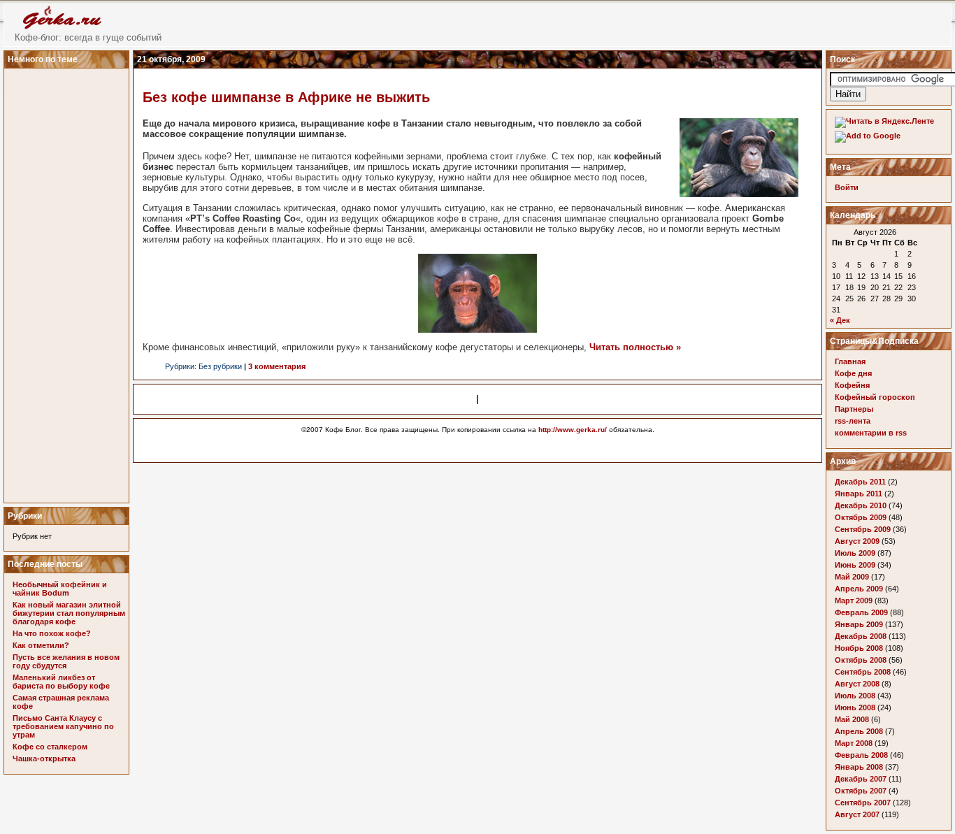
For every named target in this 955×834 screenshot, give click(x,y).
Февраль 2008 (861, 755)
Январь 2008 (859, 767)
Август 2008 (857, 684)
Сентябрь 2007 (863, 802)
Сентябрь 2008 (863, 672)
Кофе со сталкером (50, 746)
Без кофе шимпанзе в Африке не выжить (286, 97)
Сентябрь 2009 (863, 529)
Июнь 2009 (855, 565)
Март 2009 (854, 600)
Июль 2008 (855, 695)
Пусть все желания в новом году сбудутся (66, 661)
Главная (850, 361)
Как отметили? (41, 645)
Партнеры (854, 409)
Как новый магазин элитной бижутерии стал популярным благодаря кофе (69, 613)
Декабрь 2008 (860, 636)
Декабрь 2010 (860, 505)
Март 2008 (854, 743)
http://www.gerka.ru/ (572, 429)
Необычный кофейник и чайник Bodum (60, 588)
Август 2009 (857, 541)
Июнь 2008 (855, 707)
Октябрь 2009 (860, 517)
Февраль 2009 (861, 612)
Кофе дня (853, 373)
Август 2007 (857, 814)
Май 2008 (852, 719)
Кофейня (852, 385)
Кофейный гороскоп (875, 397)
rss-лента (852, 421)
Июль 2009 (855, 553)
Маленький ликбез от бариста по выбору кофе (61, 681)
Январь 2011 (858, 493)
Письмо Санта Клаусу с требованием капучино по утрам (63, 726)
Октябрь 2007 (860, 790)
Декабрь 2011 (860, 481)
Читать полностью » (635, 347)
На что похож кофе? (52, 633)
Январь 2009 (859, 624)
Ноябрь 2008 (859, 648)
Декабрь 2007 (860, 779)
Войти (847, 187)
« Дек (840, 320)
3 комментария (277, 366)
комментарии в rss (871, 433)
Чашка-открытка (44, 758)
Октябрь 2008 (860, 660)
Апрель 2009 (859, 588)
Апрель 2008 (859, 731)
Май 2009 (852, 577)
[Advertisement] (68, 281)
